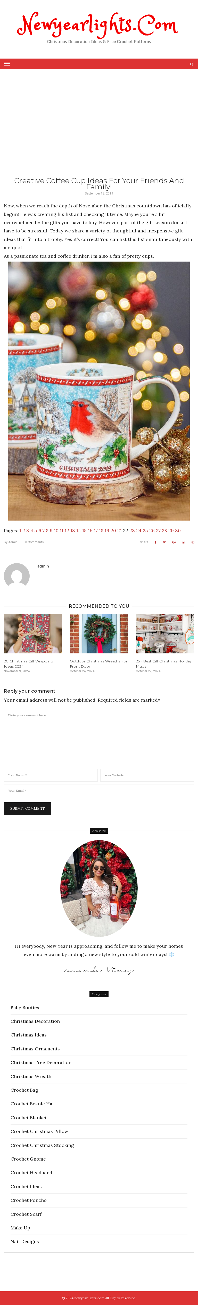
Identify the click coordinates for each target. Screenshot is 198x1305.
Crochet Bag (24, 1090)
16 (90, 530)
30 (178, 530)
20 (113, 530)
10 (56, 530)
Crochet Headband (31, 1173)
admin (11, 542)
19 (107, 530)
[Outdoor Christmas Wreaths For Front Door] (99, 634)
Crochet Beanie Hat (32, 1104)
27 (158, 530)
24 (139, 530)
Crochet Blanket (29, 1118)
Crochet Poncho (29, 1200)
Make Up (20, 1228)
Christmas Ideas (29, 1035)
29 (171, 530)
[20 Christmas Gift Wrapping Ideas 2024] (33, 634)
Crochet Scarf (26, 1214)
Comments (34, 542)
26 (152, 530)
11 (61, 530)
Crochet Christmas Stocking (42, 1145)
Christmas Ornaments (35, 1049)
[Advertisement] (99, 131)
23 (132, 530)
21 (119, 530)
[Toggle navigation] (7, 63)
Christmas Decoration (35, 1021)
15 (84, 530)
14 (78, 530)
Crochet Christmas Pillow (39, 1131)
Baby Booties (25, 1007)
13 (72, 530)
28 (164, 530)
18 (101, 530)
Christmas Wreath (31, 1076)
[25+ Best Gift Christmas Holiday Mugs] (165, 634)
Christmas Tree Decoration (41, 1062)
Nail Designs (25, 1241)
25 (145, 530)
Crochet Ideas (26, 1186)
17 (96, 530)
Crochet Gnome (28, 1159)
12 (67, 530)
